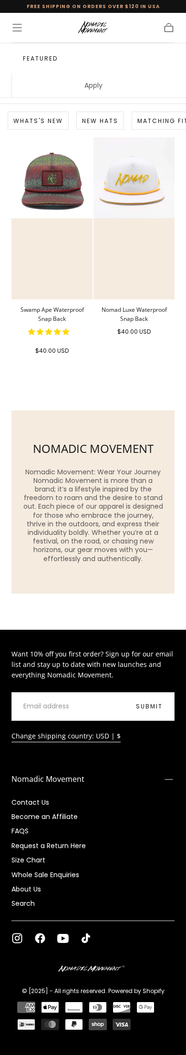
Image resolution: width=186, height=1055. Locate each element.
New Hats (100, 121)
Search (23, 903)
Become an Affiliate (44, 816)
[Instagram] (17, 938)
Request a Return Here (48, 845)
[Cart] (169, 27)
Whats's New (38, 121)
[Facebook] (40, 938)
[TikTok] (85, 938)
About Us (26, 889)
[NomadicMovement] (93, 969)
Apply (93, 85)
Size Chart (28, 860)
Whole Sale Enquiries (45, 875)
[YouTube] (62, 938)
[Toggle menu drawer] (17, 27)
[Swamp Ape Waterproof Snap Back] (52, 218)
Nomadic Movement (47, 779)
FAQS (20, 831)
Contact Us (30, 802)
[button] (49, 332)
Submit (149, 706)
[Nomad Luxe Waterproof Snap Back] (134, 218)
